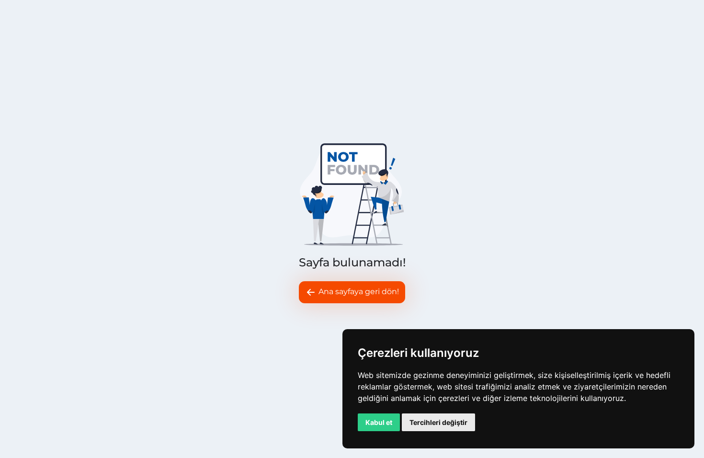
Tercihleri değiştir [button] (438, 422)
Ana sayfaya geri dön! (358, 291)
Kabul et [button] (378, 422)
